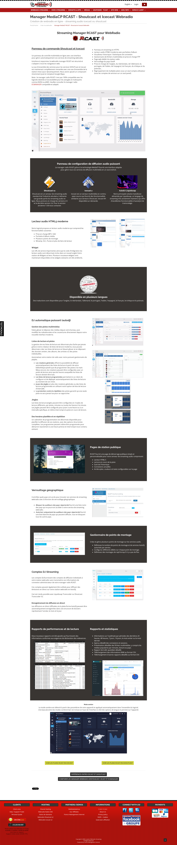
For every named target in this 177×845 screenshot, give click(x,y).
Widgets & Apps (75, 10)
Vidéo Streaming (58, 10)
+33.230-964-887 (18, 825)
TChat (106, 10)
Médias (87, 10)
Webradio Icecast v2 (45, 820)
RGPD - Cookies (103, 817)
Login (136, 4)
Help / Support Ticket (17, 812)
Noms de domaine (45, 814)
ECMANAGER (36, 84)
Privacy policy (102, 814)
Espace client (138, 10)
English (128, 4)
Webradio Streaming (40, 10)
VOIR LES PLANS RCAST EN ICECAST (59, 763)
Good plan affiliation (103, 820)
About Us (103, 812)
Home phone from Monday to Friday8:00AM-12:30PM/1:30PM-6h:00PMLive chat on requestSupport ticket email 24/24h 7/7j (17, 831)
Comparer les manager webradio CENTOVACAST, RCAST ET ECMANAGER (88, 779)
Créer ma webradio (46, 25)
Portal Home (34, 25)
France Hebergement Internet (74, 814)
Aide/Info (125, 10)
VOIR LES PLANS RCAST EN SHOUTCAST (118, 763)
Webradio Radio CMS (45, 812)
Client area (17, 809)
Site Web (115, 10)
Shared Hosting (45, 809)
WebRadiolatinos (74, 809)
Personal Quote (17, 814)
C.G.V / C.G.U (102, 809)
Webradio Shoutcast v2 (45, 817)
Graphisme (97, 10)
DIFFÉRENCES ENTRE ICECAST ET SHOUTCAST (88, 774)
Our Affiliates (74, 812)
